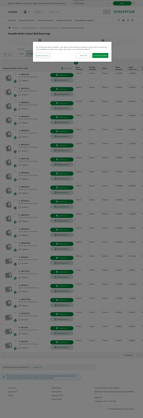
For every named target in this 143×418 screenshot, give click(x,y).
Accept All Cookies (100, 55)
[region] (72, 52)
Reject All (83, 55)
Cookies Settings (42, 55)
